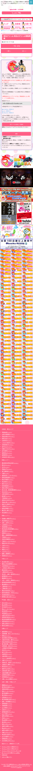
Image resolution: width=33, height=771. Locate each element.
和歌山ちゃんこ (6, 636)
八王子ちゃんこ (6, 551)
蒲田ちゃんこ (6, 549)
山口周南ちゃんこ (7, 708)
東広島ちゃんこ (6, 722)
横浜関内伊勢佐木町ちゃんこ (10, 463)
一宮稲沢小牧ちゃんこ (8, 568)
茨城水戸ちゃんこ (7, 469)
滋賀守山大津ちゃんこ (8, 668)
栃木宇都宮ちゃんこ (7, 479)
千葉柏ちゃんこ (6, 537)
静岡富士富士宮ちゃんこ (9, 597)
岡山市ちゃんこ (6, 728)
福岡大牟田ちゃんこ (7, 730)
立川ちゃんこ (6, 467)
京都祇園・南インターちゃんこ (11, 633)
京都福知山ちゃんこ (7, 677)
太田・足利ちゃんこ (7, 523)
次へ (24, 51)
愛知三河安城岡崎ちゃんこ (9, 564)
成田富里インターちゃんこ (9, 475)
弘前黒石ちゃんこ (7, 440)
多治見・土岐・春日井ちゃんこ (11, 574)
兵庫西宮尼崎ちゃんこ (8, 675)
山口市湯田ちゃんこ (7, 736)
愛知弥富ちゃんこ (7, 570)
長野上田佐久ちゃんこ (8, 623)
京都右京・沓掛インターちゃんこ (11, 662)
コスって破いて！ (7, 757)
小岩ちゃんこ (6, 545)
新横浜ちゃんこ (6, 533)
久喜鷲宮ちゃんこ (7, 525)
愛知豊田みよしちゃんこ (9, 584)
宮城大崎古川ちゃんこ (8, 436)
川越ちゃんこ (6, 473)
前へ (9, 51)
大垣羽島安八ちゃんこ (8, 566)
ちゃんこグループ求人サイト (10, 749)
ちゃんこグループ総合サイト (10, 747)
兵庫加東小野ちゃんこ (8, 671)
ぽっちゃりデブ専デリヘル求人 (11, 753)
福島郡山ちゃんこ (7, 453)
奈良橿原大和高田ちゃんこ (9, 638)
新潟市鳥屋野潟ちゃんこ (9, 619)
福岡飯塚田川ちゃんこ (8, 712)
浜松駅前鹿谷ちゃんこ (8, 595)
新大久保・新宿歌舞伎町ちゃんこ (11, 490)
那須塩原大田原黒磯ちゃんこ (10, 529)
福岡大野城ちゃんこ (7, 716)
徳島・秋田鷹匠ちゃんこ (9, 701)
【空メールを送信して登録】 (16, 124)
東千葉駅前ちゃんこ (7, 471)
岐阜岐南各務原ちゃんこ (9, 582)
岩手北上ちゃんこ (7, 447)
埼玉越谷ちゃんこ (7, 512)
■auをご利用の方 (6, 111)
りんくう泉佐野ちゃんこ (9, 658)
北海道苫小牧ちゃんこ (8, 457)
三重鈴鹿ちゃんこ (7, 588)
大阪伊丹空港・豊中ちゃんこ (10, 640)
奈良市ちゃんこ (6, 650)
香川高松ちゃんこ (7, 695)
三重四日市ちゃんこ (7, 572)
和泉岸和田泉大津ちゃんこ (9, 642)
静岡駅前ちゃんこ (7, 576)
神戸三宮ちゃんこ (7, 652)
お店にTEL (17, 13)
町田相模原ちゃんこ (7, 486)
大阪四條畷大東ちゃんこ (9, 673)
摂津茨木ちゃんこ (7, 666)
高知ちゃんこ (6, 718)
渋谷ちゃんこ (6, 547)
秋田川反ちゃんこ (7, 438)
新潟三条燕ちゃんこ (7, 625)
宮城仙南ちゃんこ (7, 432)
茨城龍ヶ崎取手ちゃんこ (9, 518)
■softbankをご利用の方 (8, 113)
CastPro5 (19, 767)
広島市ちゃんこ (6, 710)
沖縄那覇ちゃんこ (7, 705)
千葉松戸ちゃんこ (7, 506)
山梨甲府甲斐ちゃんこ (8, 615)
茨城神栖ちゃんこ (7, 527)
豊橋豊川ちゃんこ (7, 578)
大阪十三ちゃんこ (7, 660)
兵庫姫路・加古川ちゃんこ (9, 646)
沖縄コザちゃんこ (7, 732)
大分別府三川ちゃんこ (8, 740)
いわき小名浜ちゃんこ (8, 442)
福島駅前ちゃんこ (7, 455)
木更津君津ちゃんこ (7, 494)
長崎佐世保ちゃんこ (7, 689)
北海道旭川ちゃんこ (7, 444)
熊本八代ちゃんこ (7, 724)
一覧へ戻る (16, 46)
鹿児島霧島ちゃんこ (7, 693)
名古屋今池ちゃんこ (7, 562)
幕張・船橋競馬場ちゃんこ (9, 535)
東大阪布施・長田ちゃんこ (9, 644)
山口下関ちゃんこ (7, 714)
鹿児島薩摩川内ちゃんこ (9, 699)
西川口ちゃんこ (6, 465)
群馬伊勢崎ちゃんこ (7, 508)
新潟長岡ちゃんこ (7, 611)
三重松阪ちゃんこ (7, 586)
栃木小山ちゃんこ (7, 483)
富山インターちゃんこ (8, 609)
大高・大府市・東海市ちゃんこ (11, 580)
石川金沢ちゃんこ (7, 607)
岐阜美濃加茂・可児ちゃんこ (10, 592)
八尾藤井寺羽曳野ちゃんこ (9, 648)
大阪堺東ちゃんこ (7, 656)
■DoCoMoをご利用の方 (8, 109)
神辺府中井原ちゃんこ (8, 734)
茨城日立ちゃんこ (7, 555)
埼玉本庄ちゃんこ (7, 492)
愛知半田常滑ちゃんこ (8, 590)
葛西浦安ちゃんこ (7, 531)
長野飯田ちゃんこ (7, 613)
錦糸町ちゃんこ (6, 496)
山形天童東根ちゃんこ (8, 434)
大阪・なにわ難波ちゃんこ (9, 679)
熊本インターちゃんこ (8, 691)
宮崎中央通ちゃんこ (7, 726)
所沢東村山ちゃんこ (7, 520)
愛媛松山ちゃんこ (7, 685)
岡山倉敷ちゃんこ (7, 720)
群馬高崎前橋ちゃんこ (8, 477)
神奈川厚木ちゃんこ (7, 488)
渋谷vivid (4, 755)
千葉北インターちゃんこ (9, 541)
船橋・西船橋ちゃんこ (8, 553)
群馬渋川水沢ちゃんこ (8, 500)
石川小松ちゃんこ (7, 603)
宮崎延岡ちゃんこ (7, 738)
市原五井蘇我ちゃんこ (8, 539)
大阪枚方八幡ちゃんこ (8, 664)
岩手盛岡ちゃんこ (7, 451)
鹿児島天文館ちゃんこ (8, 687)
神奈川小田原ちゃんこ (8, 504)
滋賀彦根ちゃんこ (7, 631)
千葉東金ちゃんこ (7, 498)
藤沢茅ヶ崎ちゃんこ (7, 510)
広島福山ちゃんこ (7, 697)
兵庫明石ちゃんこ (7, 654)
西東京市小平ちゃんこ (8, 543)
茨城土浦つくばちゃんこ (9, 502)
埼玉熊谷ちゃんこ (7, 481)
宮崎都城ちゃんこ (7, 703)
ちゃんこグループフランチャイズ (11, 751)
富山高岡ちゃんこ (7, 605)
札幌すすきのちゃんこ (8, 449)
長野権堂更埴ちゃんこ (8, 617)
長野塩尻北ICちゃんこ (8, 621)
